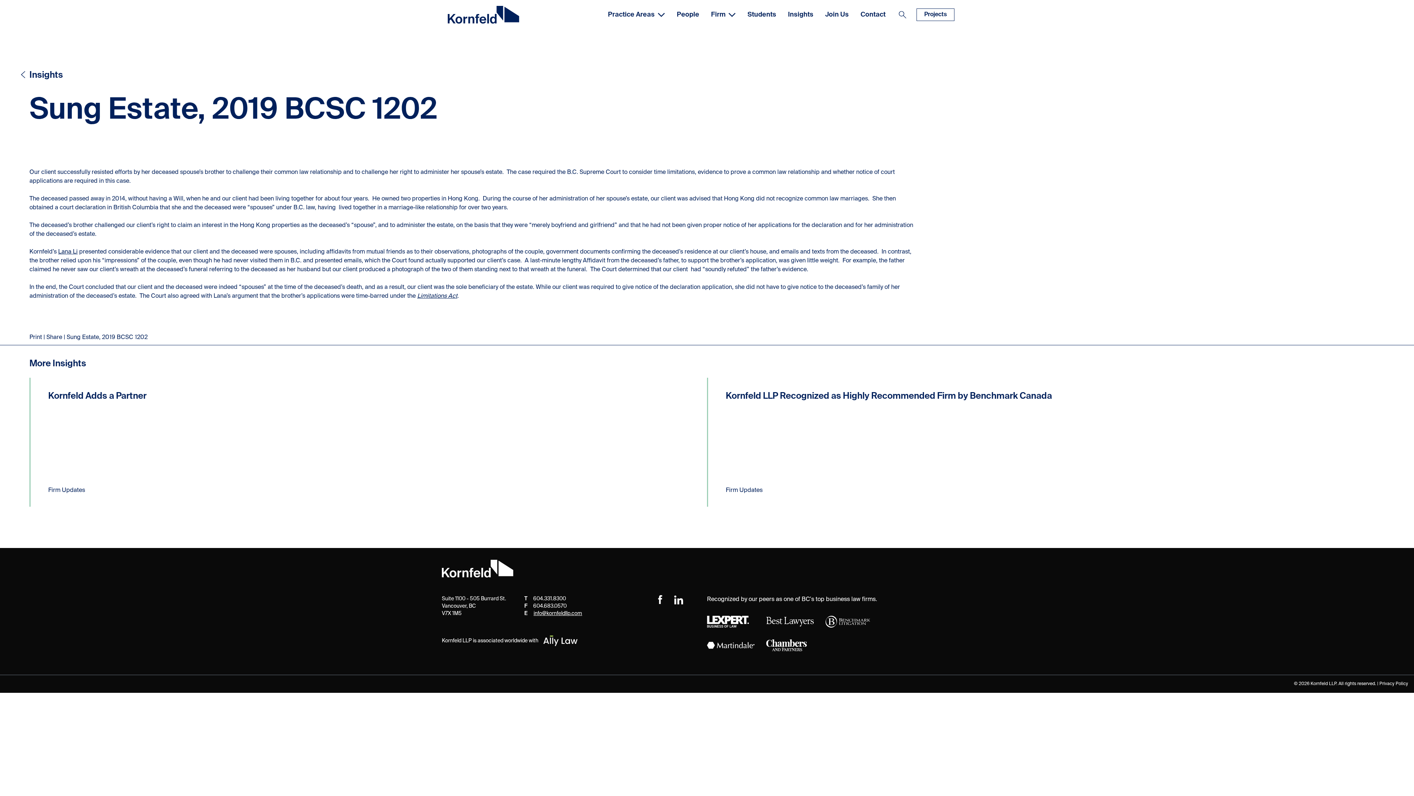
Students (762, 14)
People (688, 14)
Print (35, 338)
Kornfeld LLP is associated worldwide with (490, 640)
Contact (873, 14)
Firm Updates (66, 490)
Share (54, 338)
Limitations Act (437, 296)
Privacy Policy (1393, 684)
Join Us (837, 14)
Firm (718, 14)
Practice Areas (631, 14)
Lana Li (68, 252)
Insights (800, 14)
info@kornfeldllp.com (558, 613)
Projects (935, 15)
